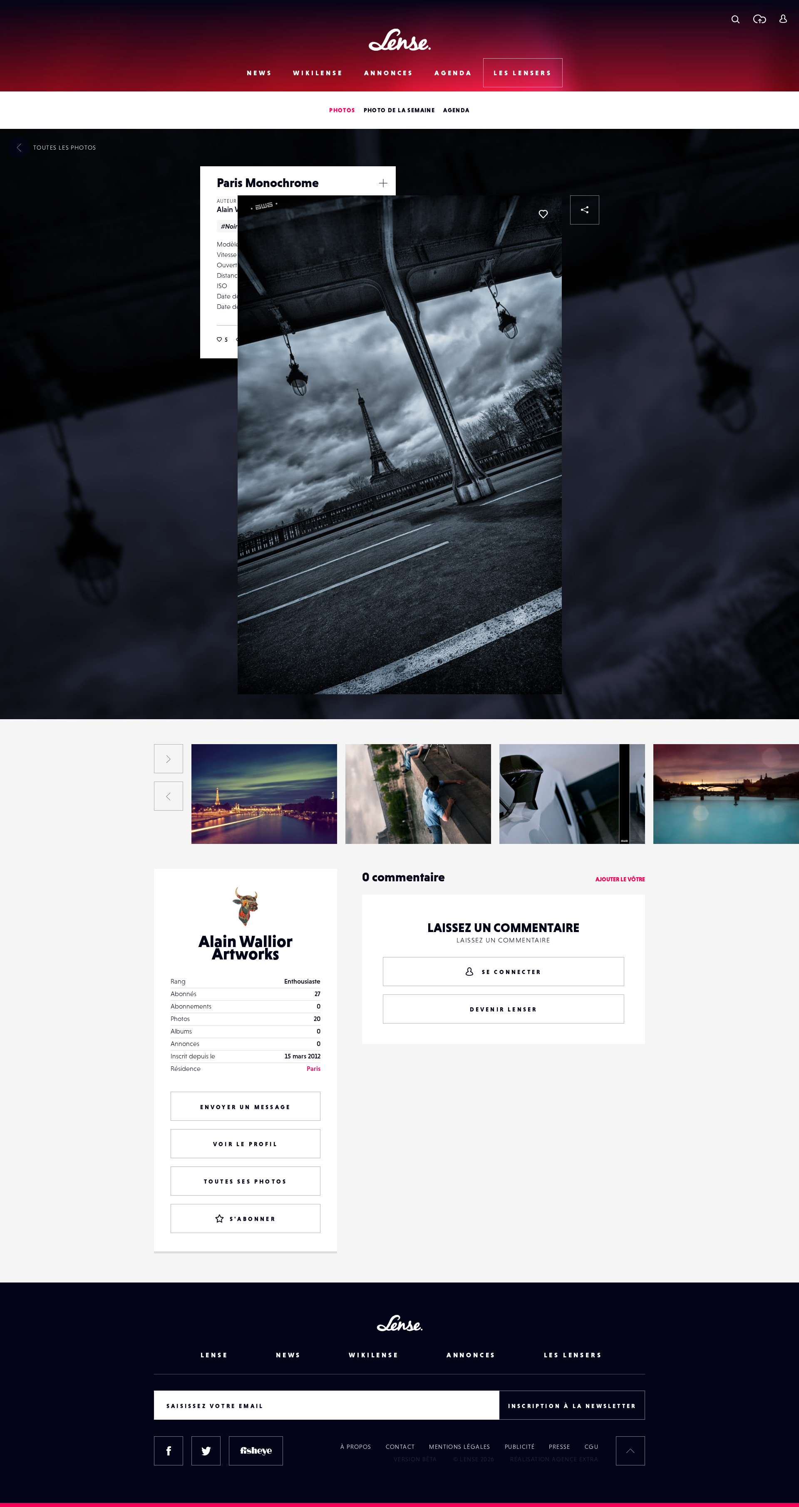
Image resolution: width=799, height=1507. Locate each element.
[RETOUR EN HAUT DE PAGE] (630, 1450)
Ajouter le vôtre (620, 879)
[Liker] (543, 214)
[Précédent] (168, 796)
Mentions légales (459, 1446)
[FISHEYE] (256, 1450)
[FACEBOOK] (168, 1450)
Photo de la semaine (399, 110)
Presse (559, 1446)
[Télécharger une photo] (759, 18)
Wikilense (318, 72)
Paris (313, 1068)
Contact (400, 1446)
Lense (214, 1355)
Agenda (453, 72)
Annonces (389, 72)
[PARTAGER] (584, 209)
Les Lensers (523, 72)
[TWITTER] (206, 1450)
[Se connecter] (783, 18)
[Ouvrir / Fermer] (383, 182)
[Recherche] (735, 18)
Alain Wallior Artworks (78, 827)
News (259, 72)
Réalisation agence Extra (554, 1459)
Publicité (520, 1446)
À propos (355, 1446)
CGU (591, 1446)
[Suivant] (168, 758)
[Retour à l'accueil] (400, 40)
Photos (342, 110)
